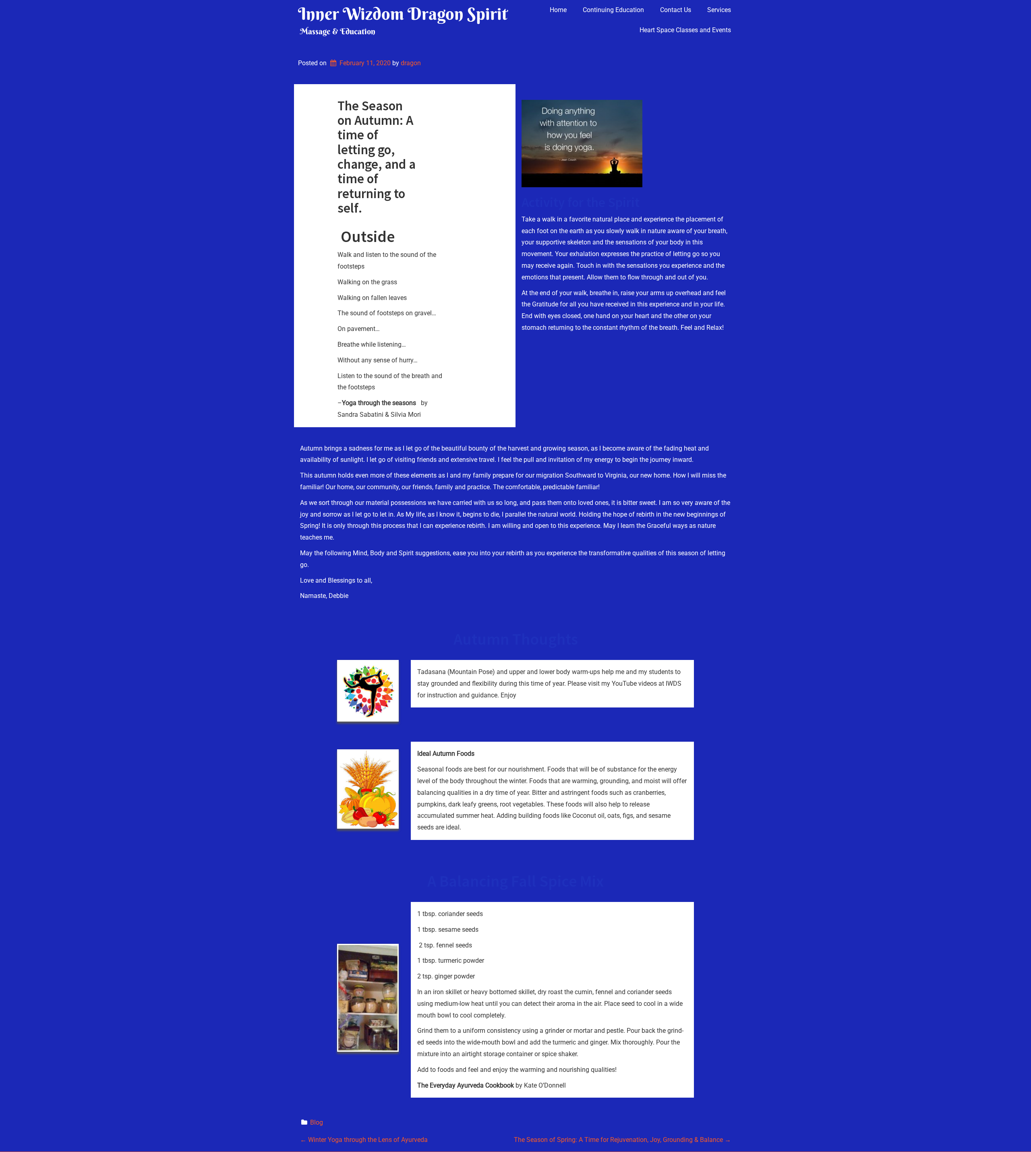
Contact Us (675, 10)
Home (558, 10)
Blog (316, 1122)
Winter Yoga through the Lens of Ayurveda (364, 1140)
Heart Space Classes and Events (685, 30)
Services (719, 10)
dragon (411, 63)
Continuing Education (613, 10)
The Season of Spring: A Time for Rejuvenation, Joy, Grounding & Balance (622, 1140)
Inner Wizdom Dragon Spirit (402, 13)
